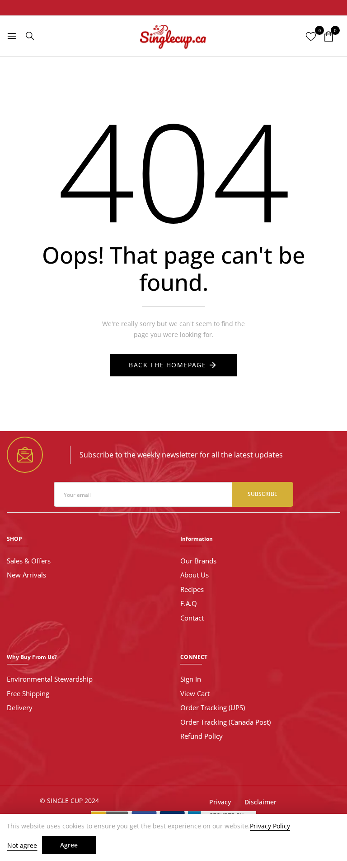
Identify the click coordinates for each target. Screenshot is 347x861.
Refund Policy (201, 736)
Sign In (190, 678)
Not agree (22, 845)
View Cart (195, 693)
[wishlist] (311, 36)
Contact (192, 617)
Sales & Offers (29, 560)
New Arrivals (26, 574)
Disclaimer (260, 802)
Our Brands (198, 560)
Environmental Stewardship (50, 678)
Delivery (20, 707)
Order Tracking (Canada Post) (225, 721)
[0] (328, 37)
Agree (69, 845)
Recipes (192, 589)
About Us (194, 574)
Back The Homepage (167, 365)
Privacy (220, 802)
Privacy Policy (270, 826)
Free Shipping (28, 693)
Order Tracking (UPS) (212, 707)
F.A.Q (188, 603)
